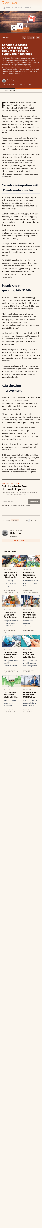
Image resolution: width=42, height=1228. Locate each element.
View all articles (20, 540)
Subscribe (34, 501)
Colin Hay (10, 80)
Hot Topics (15, 520)
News (6, 90)
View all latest (32, 552)
